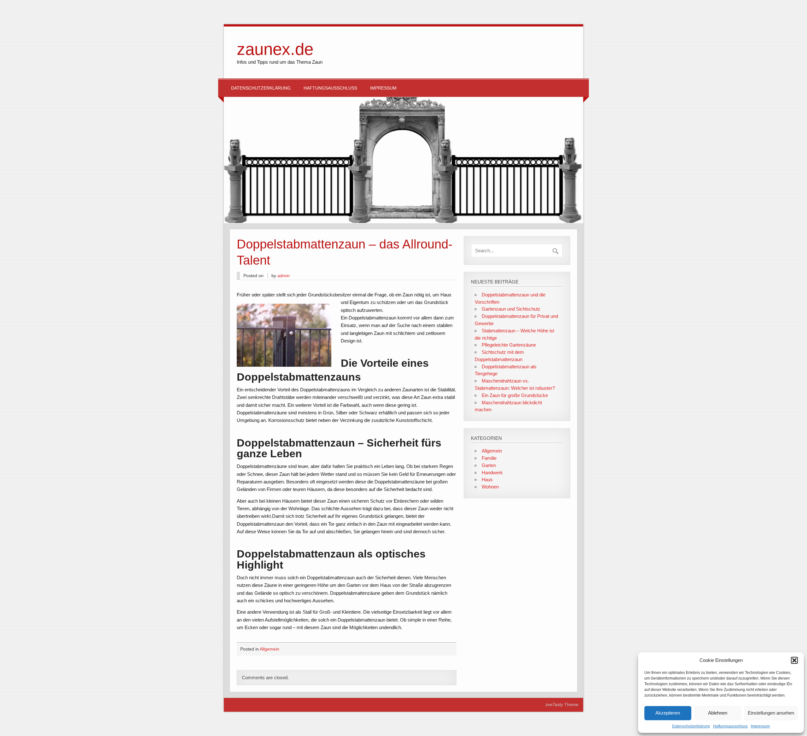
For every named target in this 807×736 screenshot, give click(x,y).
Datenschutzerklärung (691, 726)
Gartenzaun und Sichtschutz (511, 309)
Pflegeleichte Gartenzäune (509, 345)
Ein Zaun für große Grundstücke (515, 395)
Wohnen (490, 486)
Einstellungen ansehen (771, 713)
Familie (489, 458)
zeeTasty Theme (561, 704)
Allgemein (269, 649)
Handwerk (492, 472)
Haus (487, 479)
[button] (794, 660)
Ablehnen (717, 713)
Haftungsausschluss (730, 726)
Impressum (760, 726)
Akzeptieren (667, 713)
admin (283, 275)
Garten (489, 465)
